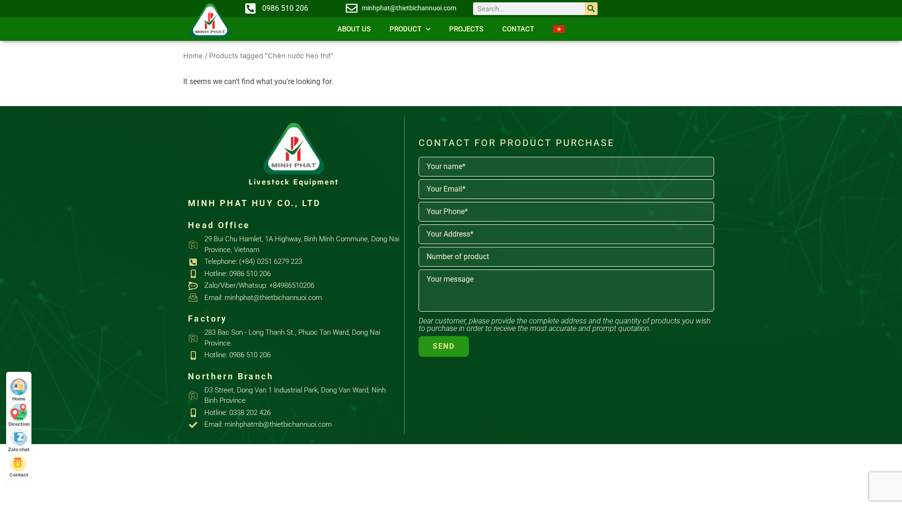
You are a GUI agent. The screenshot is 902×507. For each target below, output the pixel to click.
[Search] (591, 8)
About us (354, 29)
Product (405, 29)
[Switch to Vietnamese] (559, 29)
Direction (19, 424)
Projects (466, 29)
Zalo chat (19, 449)
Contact (518, 29)
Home (193, 56)
